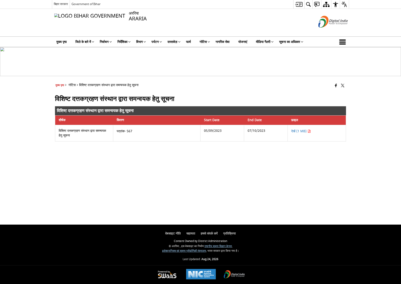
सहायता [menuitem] (190, 233)
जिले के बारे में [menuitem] (83, 41)
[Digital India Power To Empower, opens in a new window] (234, 275)
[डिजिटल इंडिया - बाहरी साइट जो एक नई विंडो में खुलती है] (327, 31)
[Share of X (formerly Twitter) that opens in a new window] (343, 86)
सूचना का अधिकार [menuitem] (289, 41)
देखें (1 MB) (299, 131)
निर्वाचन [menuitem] (104, 41)
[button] (343, 42)
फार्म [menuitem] (188, 41)
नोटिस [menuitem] (203, 41)
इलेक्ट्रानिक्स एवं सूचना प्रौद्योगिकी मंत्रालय (184, 251)
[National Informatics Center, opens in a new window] (201, 274)
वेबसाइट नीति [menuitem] (173, 233)
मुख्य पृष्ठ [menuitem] (61, 41)
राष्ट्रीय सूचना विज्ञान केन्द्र (218, 246)
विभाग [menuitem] (139, 41)
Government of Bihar (85, 4)
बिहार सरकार (61, 4)
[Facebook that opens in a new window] (336, 86)
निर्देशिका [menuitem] (122, 41)
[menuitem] (298, 4)
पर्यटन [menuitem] (155, 41)
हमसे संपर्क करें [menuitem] (209, 233)
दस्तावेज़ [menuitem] (172, 41)
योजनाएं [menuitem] (242, 41)
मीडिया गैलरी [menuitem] (263, 41)
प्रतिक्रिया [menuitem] (229, 233)
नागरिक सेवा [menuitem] (223, 41)
